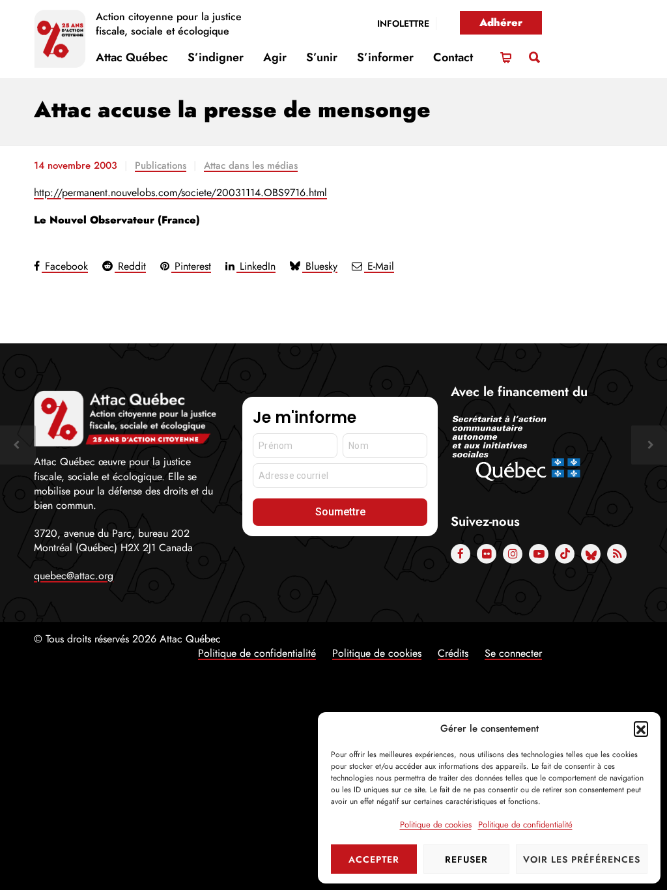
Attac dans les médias (251, 165)
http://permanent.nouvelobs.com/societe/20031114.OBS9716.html (180, 192)
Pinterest (191, 266)
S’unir (321, 57)
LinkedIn (256, 266)
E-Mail (379, 266)
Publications (160, 165)
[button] (640, 728)
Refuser (466, 859)
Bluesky (319, 266)
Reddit (130, 266)
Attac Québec (132, 57)
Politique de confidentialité (525, 824)
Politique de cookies (436, 824)
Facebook (65, 266)
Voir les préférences (581, 859)
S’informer (385, 57)
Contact (453, 57)
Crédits (453, 653)
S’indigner (216, 57)
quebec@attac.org (73, 575)
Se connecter (513, 653)
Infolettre (403, 23)
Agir (275, 57)
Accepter (373, 859)
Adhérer (500, 22)
